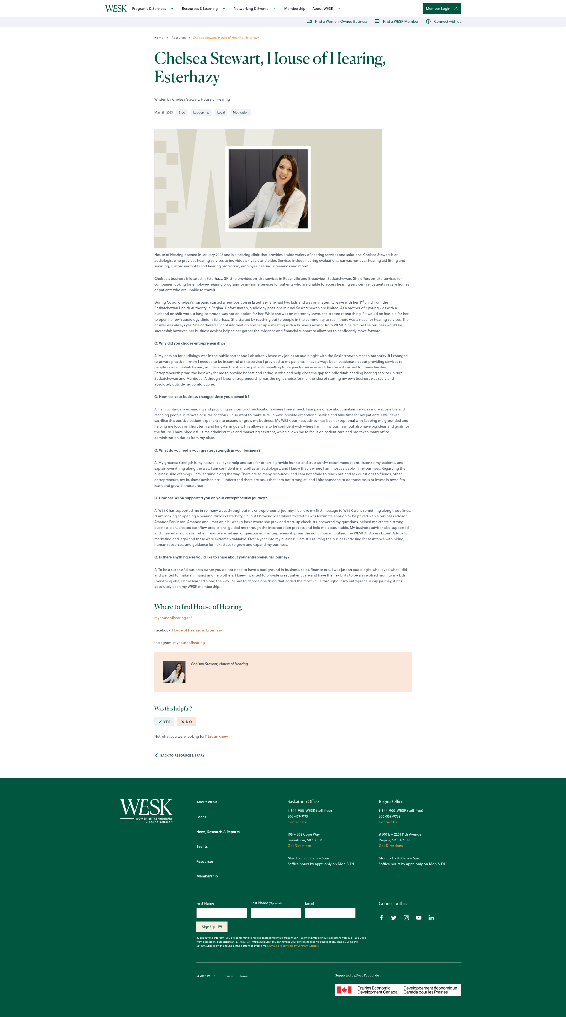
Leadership (201, 112)
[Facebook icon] (381, 919)
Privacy (228, 976)
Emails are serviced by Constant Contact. (294, 946)
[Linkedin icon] (431, 919)
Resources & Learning (200, 8)
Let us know (218, 736)
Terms (244, 976)
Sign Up (208, 926)
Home (158, 37)
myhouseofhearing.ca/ (173, 617)
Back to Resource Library (182, 755)
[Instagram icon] (406, 919)
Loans (201, 816)
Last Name (259, 903)
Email (309, 903)
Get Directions (300, 845)
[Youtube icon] (418, 919)
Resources (179, 37)
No (189, 721)
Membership (294, 8)
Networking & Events (251, 8)
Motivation (240, 112)
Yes (167, 721)
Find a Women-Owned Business (341, 21)
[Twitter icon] (394, 919)
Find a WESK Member (401, 21)
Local (221, 112)
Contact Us (297, 822)
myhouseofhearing (189, 642)
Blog (182, 112)
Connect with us (447, 21)
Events (202, 846)
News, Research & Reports (218, 831)
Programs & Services (149, 8)
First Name (205, 903)
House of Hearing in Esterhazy (197, 630)
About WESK (322, 8)
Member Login (438, 8)
